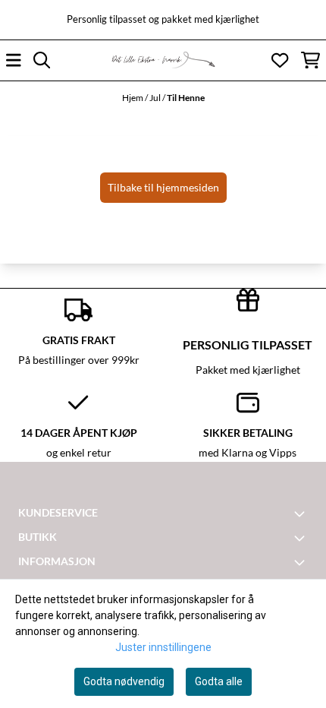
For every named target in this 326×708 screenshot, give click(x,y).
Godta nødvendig (124, 681)
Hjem (133, 97)
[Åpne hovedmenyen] (13, 60)
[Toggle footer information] (302, 513)
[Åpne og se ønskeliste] (279, 60)
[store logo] (163, 60)
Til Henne (186, 97)
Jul (155, 97)
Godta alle (219, 681)
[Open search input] (41, 60)
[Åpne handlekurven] (310, 60)
